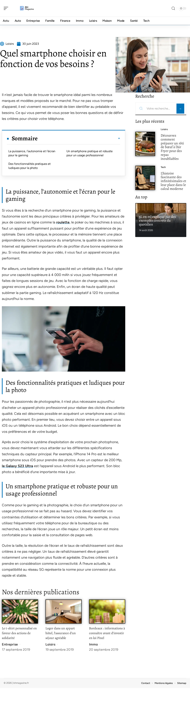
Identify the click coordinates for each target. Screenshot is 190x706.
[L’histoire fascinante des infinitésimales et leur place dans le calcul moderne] (145, 178)
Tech (163, 167)
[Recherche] (173, 8)
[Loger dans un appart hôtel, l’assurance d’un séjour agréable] (63, 612)
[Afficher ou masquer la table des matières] (79, 138)
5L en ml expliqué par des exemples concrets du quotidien (157, 220)
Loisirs (50, 644)
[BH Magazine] (26, 8)
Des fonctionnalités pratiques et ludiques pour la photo (29, 166)
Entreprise (10, 644)
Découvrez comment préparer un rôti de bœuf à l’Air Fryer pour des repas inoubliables (172, 147)
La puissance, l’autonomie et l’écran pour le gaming (31, 153)
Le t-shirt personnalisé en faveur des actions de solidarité (19, 633)
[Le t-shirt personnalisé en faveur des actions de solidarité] (20, 612)
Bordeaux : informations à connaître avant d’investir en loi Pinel (107, 633)
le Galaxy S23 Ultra (17, 466)
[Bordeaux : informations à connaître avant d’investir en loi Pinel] (107, 612)
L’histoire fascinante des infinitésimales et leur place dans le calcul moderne (173, 181)
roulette (63, 222)
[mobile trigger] (7, 8)
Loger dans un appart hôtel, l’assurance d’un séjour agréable (60, 633)
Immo (93, 644)
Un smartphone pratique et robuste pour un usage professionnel (89, 153)
